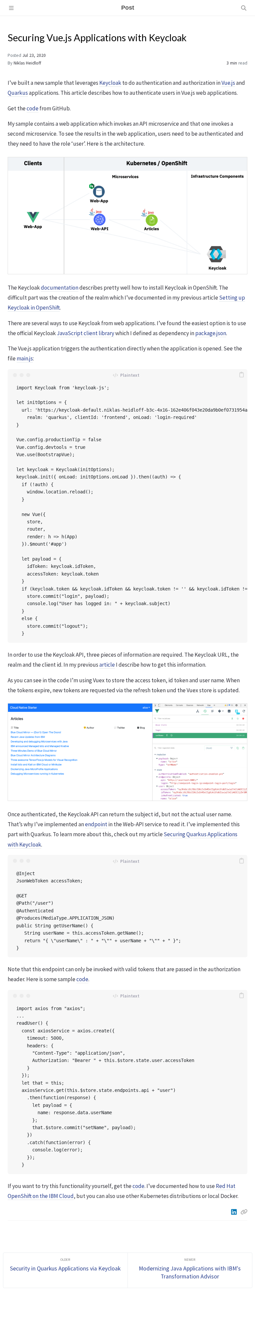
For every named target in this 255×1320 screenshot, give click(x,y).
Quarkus (18, 92)
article (107, 664)
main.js (25, 358)
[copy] (241, 375)
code (33, 108)
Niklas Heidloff (27, 63)
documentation (59, 287)
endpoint (96, 824)
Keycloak (110, 82)
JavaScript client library (85, 333)
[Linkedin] (234, 1212)
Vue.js (228, 82)
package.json (210, 333)
